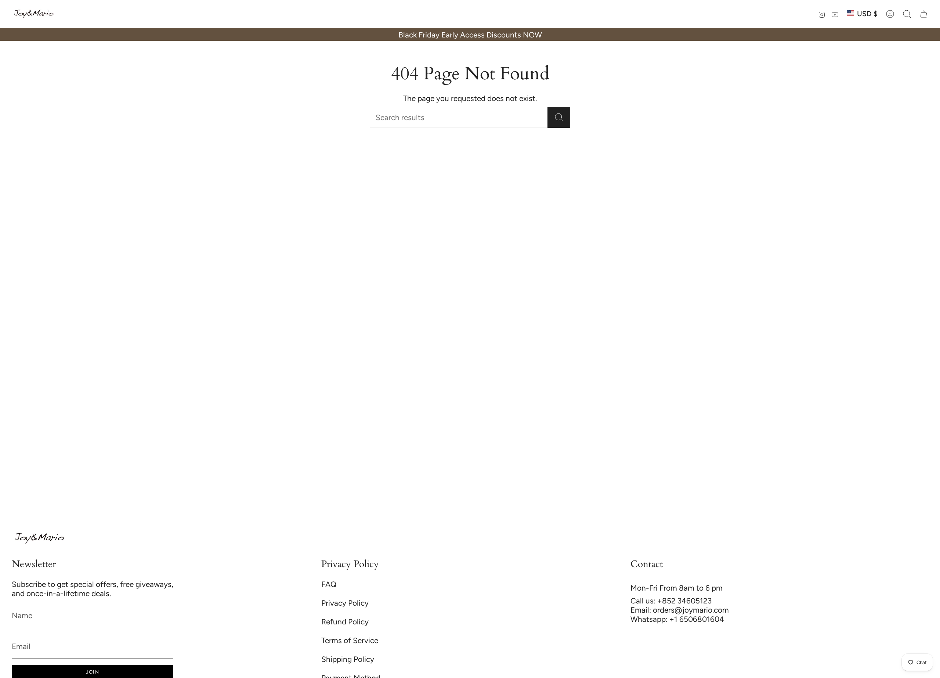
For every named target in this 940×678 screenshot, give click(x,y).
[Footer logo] (39, 538)
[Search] (558, 117)
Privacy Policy (345, 602)
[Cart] (923, 14)
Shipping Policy (347, 659)
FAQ (328, 584)
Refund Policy (345, 621)
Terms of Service (349, 640)
